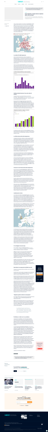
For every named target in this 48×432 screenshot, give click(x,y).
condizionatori (20, 200)
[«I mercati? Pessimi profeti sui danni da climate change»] (19, 382)
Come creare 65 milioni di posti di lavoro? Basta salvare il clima (8, 387)
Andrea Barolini (6, 390)
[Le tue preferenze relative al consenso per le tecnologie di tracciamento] (46, 430)
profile (41, 1)
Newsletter (38, 416)
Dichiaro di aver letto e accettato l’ (39, 276)
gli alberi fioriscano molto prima (19, 163)
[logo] (24, 1)
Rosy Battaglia (16, 390)
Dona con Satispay (39, 348)
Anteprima (41, 279)
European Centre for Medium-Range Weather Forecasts (23, 25)
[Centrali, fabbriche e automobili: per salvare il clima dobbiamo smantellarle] (29, 382)
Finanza (26, 12)
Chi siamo (38, 415)
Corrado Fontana (37, 390)
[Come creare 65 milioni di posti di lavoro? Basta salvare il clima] (9, 382)
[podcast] (42, 424)
